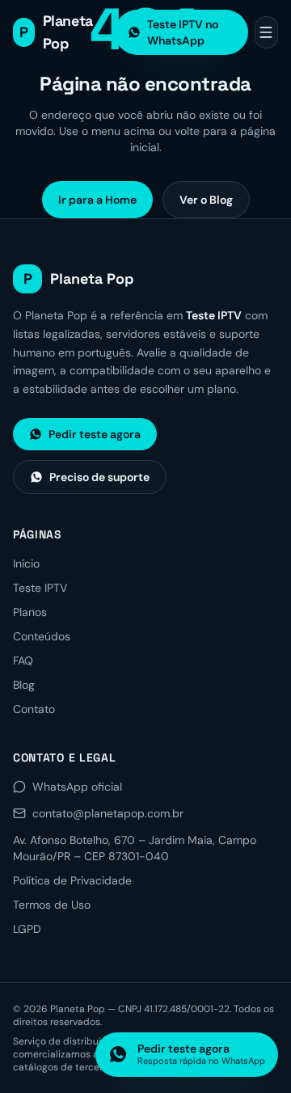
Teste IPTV (40, 587)
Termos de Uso (52, 904)
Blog (24, 684)
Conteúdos (41, 636)
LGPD (27, 929)
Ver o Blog (206, 199)
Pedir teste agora (94, 434)
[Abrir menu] (266, 32)
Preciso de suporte (99, 477)
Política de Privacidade (72, 880)
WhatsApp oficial (77, 786)
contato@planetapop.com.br (107, 813)
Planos (30, 612)
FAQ (23, 660)
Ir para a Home (97, 199)
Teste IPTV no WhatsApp (182, 32)
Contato (34, 709)
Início (26, 563)
